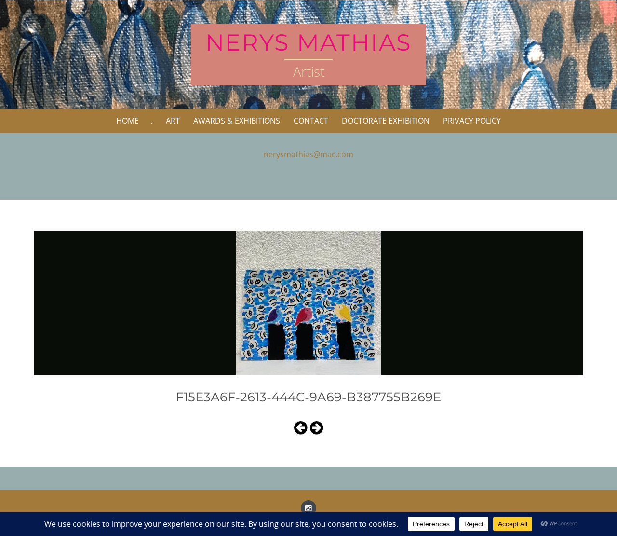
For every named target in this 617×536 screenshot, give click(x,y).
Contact (311, 120)
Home (127, 120)
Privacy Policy (472, 120)
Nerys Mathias (308, 42)
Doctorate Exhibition (385, 120)
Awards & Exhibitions (236, 120)
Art (173, 120)
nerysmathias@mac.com (308, 154)
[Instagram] (308, 508)
